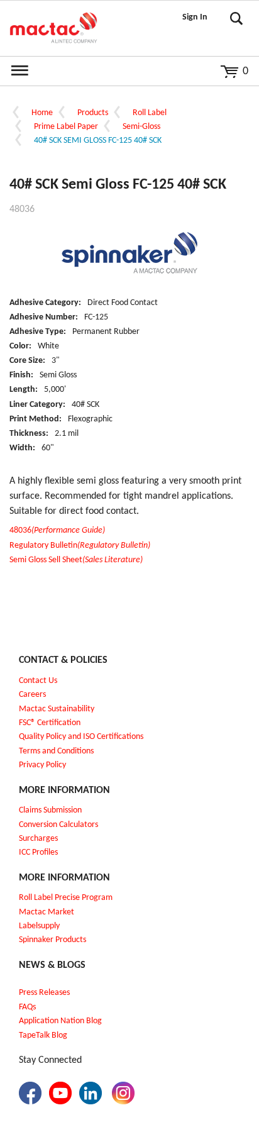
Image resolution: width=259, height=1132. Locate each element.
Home (42, 113)
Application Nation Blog (60, 1021)
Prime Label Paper (66, 126)
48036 (57, 530)
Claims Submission (50, 810)
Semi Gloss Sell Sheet (76, 560)
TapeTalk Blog (43, 1035)
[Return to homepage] (53, 28)
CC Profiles (39, 852)
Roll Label (150, 113)
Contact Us (38, 680)
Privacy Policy (42, 765)
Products (92, 113)
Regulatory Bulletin (79, 545)
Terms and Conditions (56, 751)
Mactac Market (46, 912)
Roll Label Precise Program (66, 897)
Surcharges (38, 838)
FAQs (27, 1007)
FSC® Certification (49, 723)
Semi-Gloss (141, 126)
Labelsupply (39, 926)
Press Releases (44, 992)
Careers (32, 694)
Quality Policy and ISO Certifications (81, 736)
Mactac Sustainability (56, 709)
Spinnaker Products (52, 940)
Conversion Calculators (58, 825)
